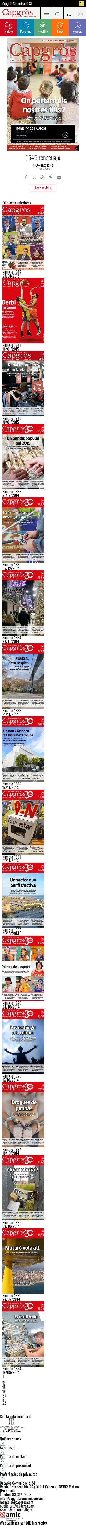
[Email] (59, 177)
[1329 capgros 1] (43, 968)
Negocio (77, 31)
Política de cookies (13, 1456)
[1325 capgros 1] (43, 1261)
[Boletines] (80, 13)
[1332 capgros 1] (43, 749)
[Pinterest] (50, 177)
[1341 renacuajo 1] (43, 310)
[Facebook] (25, 177)
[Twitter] (34, 177)
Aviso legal (7, 1448)
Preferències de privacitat (18, 1474)
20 (4, 1395)
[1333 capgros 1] (43, 676)
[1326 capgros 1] (43, 1187)
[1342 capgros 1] (43, 237)
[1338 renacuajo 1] (43, 456)
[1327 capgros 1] (43, 1114)
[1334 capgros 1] (43, 603)
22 (4, 1403)
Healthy (43, 31)
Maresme (25, 31)
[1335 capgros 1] (43, 530)
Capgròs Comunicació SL (17, 3)
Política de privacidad (15, 1465)
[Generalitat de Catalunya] (43, 1425)
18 (4, 1388)
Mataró (8, 31)
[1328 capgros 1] (43, 1041)
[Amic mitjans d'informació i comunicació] (43, 1516)
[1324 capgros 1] (43, 1334)
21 (4, 1399)
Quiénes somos (10, 1439)
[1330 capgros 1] (43, 895)
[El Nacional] (81, 3)
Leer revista (43, 188)
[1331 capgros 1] (43, 822)
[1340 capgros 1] (43, 383)
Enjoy (60, 31)
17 (3, 1384)
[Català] (69, 13)
